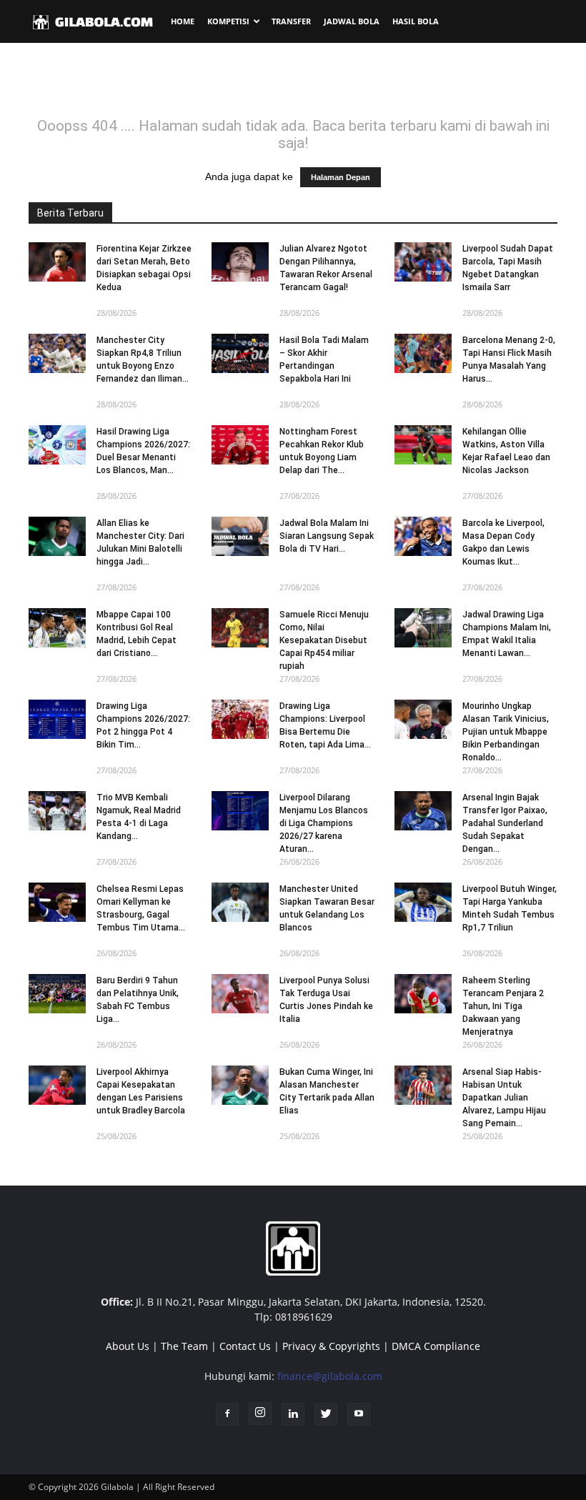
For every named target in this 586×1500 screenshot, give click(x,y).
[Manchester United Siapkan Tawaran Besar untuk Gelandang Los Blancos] (240, 902)
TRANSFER (291, 21)
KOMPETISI (228, 21)
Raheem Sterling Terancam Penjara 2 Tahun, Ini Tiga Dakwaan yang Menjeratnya (503, 1006)
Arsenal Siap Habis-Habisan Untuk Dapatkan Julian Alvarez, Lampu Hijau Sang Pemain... (504, 1097)
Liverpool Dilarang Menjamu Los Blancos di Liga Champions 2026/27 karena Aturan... (323, 823)
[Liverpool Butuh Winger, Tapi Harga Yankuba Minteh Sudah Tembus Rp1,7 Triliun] (423, 902)
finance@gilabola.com (329, 1376)
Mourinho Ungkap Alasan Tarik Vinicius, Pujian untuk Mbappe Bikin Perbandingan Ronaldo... (505, 732)
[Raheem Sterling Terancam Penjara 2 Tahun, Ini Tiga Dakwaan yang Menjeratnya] (423, 993)
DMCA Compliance (436, 1346)
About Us (127, 1346)
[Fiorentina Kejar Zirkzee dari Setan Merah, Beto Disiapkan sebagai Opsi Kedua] (57, 262)
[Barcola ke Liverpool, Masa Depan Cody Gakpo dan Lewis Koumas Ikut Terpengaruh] (423, 536)
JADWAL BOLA (351, 21)
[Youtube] (358, 1414)
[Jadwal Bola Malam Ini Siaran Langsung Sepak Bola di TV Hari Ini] (240, 536)
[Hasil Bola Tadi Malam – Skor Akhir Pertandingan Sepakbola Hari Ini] (240, 353)
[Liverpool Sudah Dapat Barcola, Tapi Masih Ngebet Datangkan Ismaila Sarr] (423, 262)
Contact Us (245, 1346)
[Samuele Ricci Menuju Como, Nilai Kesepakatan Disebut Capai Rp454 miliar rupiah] (240, 627)
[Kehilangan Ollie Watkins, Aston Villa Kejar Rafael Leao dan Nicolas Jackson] (423, 445)
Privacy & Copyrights (331, 1346)
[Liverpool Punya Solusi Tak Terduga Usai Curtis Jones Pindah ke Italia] (240, 993)
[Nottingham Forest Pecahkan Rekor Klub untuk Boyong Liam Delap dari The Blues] (240, 445)
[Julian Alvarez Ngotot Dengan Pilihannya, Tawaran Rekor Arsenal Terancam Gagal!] (240, 262)
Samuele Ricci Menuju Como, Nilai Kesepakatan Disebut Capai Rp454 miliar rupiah (324, 640)
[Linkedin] (293, 1414)
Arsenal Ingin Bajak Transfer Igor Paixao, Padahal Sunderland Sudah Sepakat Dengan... (504, 823)
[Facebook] (227, 1414)
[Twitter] (325, 1414)
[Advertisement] (293, 85)
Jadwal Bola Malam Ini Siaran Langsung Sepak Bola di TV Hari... (326, 536)
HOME (182, 21)
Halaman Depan (340, 177)
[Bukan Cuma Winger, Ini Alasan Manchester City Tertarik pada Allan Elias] (240, 1085)
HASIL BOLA (415, 21)
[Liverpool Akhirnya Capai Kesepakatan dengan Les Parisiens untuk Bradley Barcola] (57, 1085)
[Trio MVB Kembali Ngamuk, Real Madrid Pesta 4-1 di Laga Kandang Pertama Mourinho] (57, 810)
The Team (184, 1346)
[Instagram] (260, 1413)
